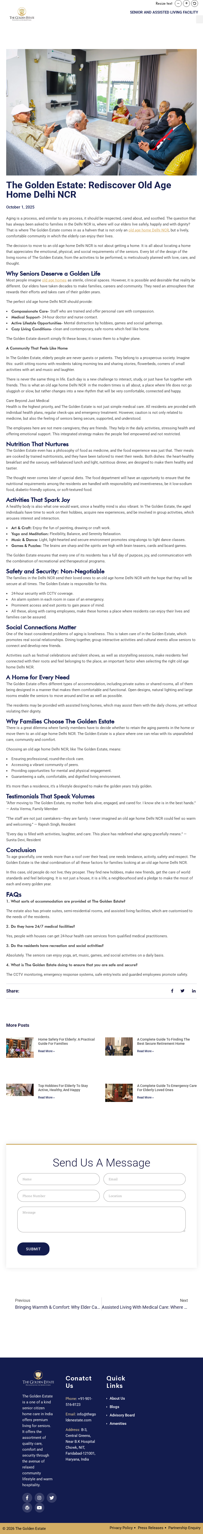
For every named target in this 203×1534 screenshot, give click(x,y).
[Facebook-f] (27, 1498)
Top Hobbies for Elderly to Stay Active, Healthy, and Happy (63, 1088)
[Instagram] (40, 1498)
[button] (178, 3)
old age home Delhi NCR (148, 230)
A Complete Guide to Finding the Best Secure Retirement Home (163, 1041)
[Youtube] (40, 1508)
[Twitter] (52, 1498)
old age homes (54, 280)
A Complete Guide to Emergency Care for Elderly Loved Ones (167, 1088)
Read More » (46, 1051)
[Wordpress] (27, 1508)
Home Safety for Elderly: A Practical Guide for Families (66, 1041)
